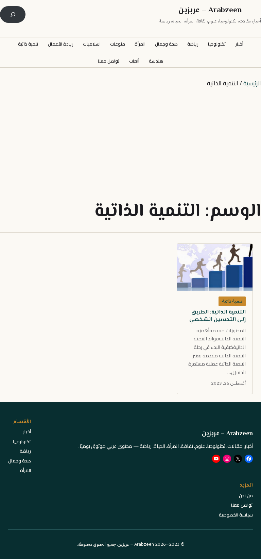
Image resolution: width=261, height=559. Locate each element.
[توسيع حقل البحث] (12, 14)
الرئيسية (252, 83)
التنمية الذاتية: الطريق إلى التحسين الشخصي (217, 316)
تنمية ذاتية (232, 301)
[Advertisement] (130, 144)
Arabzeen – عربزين (210, 10)
